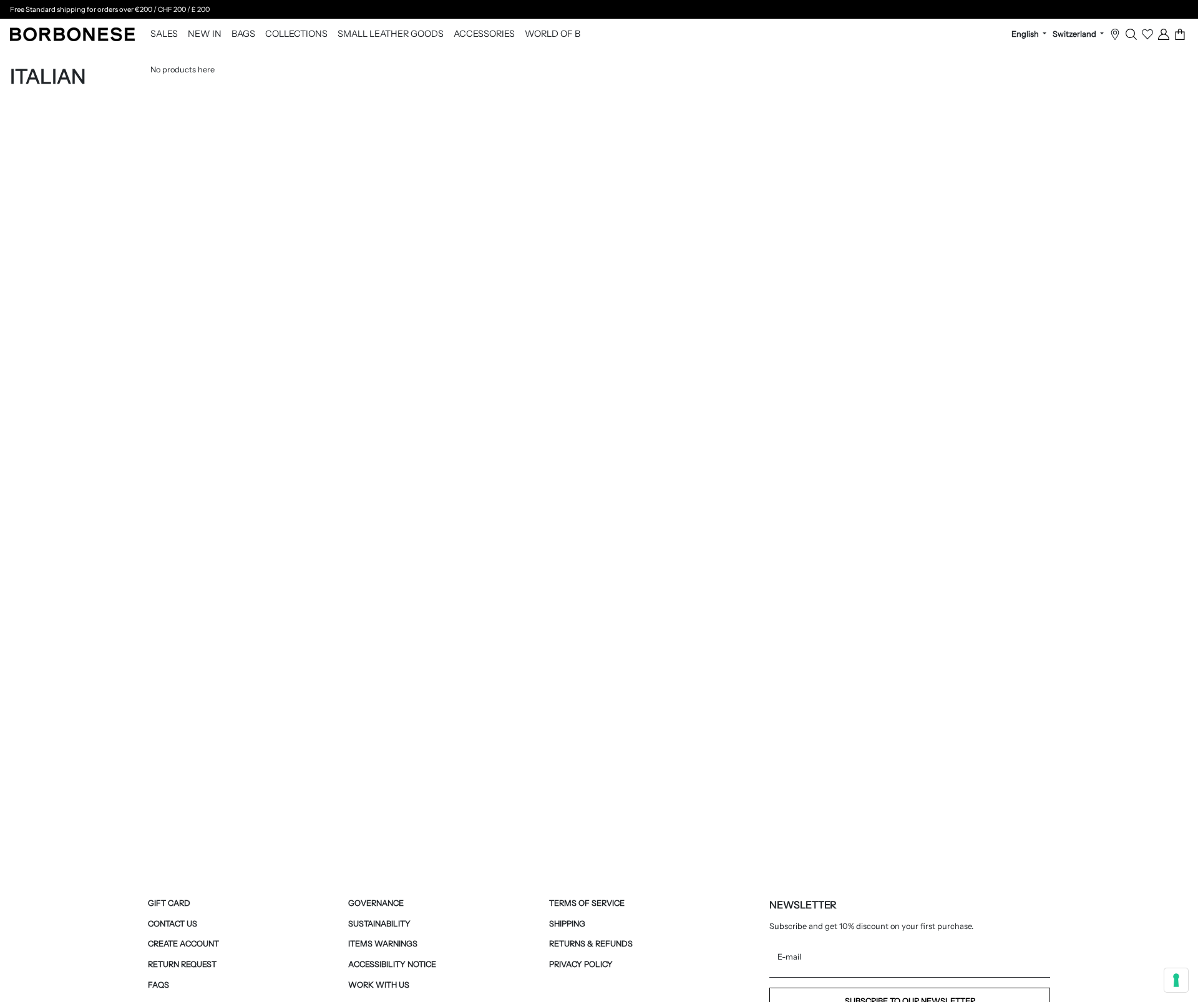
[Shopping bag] (1180, 34)
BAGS (243, 34)
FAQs (158, 985)
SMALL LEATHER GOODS (391, 34)
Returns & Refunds (591, 943)
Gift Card (169, 903)
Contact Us (172, 923)
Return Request (182, 964)
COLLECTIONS (296, 34)
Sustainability (379, 923)
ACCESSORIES (484, 34)
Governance (376, 903)
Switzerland (1075, 34)
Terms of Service (587, 903)
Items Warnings (382, 943)
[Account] (1163, 34)
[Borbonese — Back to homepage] (72, 34)
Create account (183, 943)
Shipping (567, 923)
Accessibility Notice (392, 964)
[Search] (1131, 34)
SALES (164, 34)
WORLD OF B (552, 34)
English (1026, 34)
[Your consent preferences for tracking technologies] (1176, 980)
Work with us (378, 985)
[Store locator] (1115, 34)
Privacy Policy (581, 964)
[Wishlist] (1147, 34)
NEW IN (205, 34)
